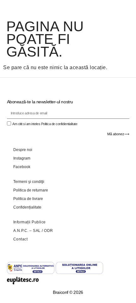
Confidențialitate (27, 207)
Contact (20, 239)
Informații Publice (29, 222)
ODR (48, 230)
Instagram (21, 158)
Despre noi (22, 150)
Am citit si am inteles (44, 124)
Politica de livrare (28, 199)
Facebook (21, 167)
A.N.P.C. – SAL (27, 230)
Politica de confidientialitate (59, 124)
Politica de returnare (30, 190)
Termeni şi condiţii (28, 181)
